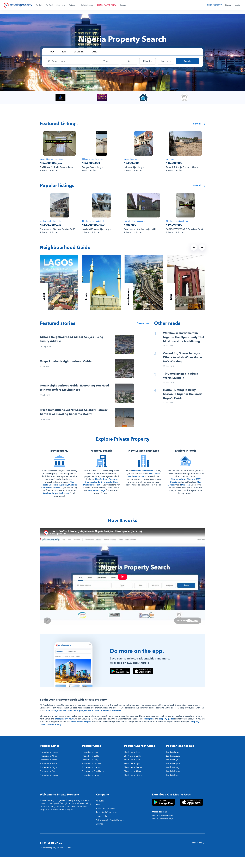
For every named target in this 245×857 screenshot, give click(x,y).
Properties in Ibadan (91, 767)
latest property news (64, 718)
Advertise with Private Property (110, 820)
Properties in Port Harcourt (94, 771)
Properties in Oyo (48, 771)
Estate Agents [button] (87, 5)
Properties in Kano (48, 763)
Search (187, 61)
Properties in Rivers (49, 759)
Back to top (197, 842)
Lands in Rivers (173, 771)
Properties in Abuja (48, 756)
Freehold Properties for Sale (56, 493)
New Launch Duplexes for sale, (144, 475)
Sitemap (100, 823)
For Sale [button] (39, 5)
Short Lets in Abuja (132, 771)
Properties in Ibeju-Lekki (93, 763)
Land (94, 51)
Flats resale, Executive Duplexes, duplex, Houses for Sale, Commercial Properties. (84, 710)
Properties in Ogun (48, 767)
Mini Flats (185, 484)
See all (197, 123)
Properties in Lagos (49, 752)
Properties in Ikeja (90, 752)
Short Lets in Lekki (132, 756)
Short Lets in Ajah (132, 763)
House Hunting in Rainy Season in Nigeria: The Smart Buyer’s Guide (182, 394)
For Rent (49, 5)
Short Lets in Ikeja (132, 752)
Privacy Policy (102, 816)
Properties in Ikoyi (90, 759)
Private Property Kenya (162, 818)
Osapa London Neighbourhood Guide (65, 361)
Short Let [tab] (79, 51)
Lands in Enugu (173, 767)
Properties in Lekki (90, 756)
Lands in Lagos (173, 752)
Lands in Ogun (173, 763)
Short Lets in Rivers (133, 775)
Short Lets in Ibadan (133, 767)
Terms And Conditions (106, 812)
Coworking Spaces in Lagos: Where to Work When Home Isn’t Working (182, 357)
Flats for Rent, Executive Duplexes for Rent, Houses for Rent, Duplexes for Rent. (100, 482)
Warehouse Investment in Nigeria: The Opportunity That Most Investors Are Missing (183, 337)
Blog (98, 804)
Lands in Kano (172, 775)
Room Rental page (96, 490)
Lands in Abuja (173, 756)
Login (237, 5)
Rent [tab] (64, 51)
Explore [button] (123, 5)
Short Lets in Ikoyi (132, 759)
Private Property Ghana (162, 815)
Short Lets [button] (61, 5)
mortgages (149, 718)
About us (100, 800)
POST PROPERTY (214, 5)
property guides (166, 718)
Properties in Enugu (49, 775)
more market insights (81, 721)
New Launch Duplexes (142, 470)
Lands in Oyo (172, 759)
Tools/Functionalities (105, 808)
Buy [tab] (52, 51)
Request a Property (106, 5)
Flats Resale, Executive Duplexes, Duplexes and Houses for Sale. (59, 485)
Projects (72, 5)
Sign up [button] (228, 5)
